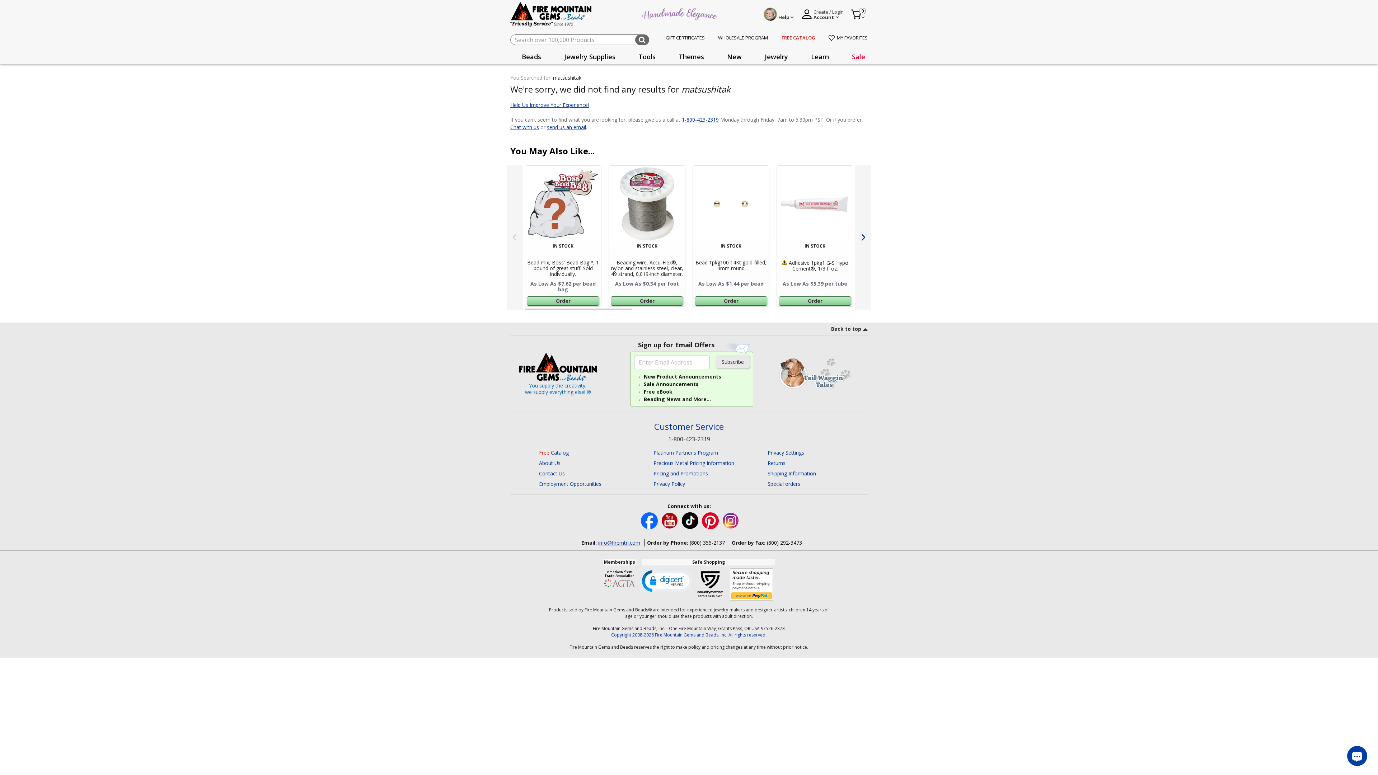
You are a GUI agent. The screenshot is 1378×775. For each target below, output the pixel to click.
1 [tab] (528, 312)
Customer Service (689, 427)
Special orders (784, 483)
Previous (515, 237)
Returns (777, 463)
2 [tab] (639, 312)
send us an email (566, 127)
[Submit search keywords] (642, 39)
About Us (550, 463)
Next (863, 237)
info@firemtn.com (619, 542)
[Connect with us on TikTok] (691, 520)
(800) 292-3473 (784, 542)
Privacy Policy (669, 483)
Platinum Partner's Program (685, 452)
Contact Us (552, 473)
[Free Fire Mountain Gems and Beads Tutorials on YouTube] (670, 520)
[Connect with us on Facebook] (650, 520)
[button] (667, 580)
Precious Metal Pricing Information (693, 463)
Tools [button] (647, 56)
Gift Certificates (685, 37)
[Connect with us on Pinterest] (711, 520)
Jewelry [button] (776, 56)
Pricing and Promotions (680, 473)
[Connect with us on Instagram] (730, 520)
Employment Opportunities (570, 483)
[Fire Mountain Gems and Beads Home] (551, 14)
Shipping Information (792, 473)
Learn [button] (820, 56)
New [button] (734, 56)
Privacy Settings (786, 452)
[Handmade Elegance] (680, 13)
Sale (858, 56)
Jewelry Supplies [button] (589, 56)
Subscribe (733, 361)
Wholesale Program (743, 37)
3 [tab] (749, 312)
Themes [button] (691, 56)
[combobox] (579, 39)
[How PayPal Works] (751, 584)
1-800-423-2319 (700, 119)
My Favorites (852, 37)
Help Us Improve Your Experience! (549, 105)
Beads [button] (531, 56)
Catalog (554, 452)
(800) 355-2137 (707, 542)
